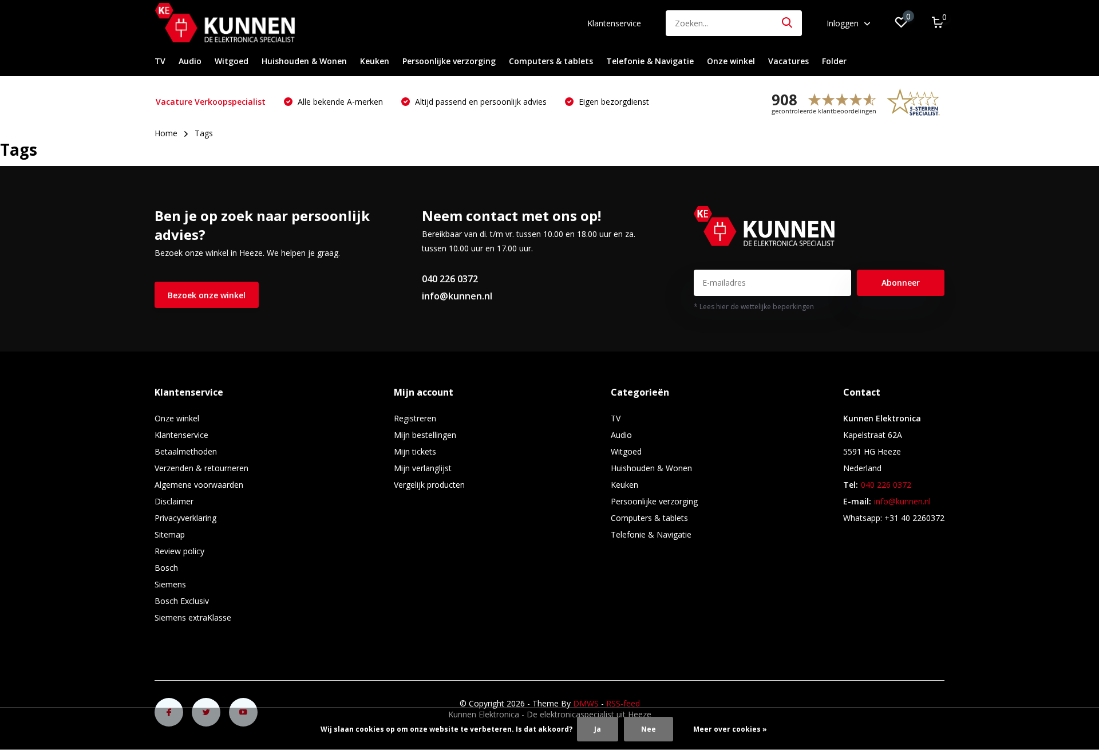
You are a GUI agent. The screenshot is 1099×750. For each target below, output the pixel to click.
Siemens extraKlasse (193, 617)
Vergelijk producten (429, 484)
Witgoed (231, 61)
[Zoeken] (787, 23)
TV (160, 61)
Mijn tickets (415, 451)
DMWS (586, 703)
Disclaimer (174, 501)
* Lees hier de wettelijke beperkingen (754, 306)
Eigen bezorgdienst (612, 101)
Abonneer (900, 282)
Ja (597, 729)
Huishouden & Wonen (304, 61)
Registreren (415, 418)
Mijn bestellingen (425, 434)
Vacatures (788, 61)
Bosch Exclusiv (182, 600)
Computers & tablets (551, 61)
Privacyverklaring (185, 517)
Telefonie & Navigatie (650, 61)
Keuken (374, 61)
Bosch (166, 567)
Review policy (179, 551)
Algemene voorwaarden (199, 484)
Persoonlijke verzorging (449, 61)
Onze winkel (731, 61)
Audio (190, 61)
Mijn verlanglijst (423, 468)
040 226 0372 (450, 279)
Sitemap (170, 534)
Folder (834, 61)
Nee (648, 729)
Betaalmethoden (186, 451)
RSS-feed (623, 703)
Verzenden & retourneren (201, 468)
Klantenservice (614, 23)
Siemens (170, 584)
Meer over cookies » (730, 729)
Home (166, 133)
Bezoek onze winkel (207, 295)
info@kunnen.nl (457, 296)
